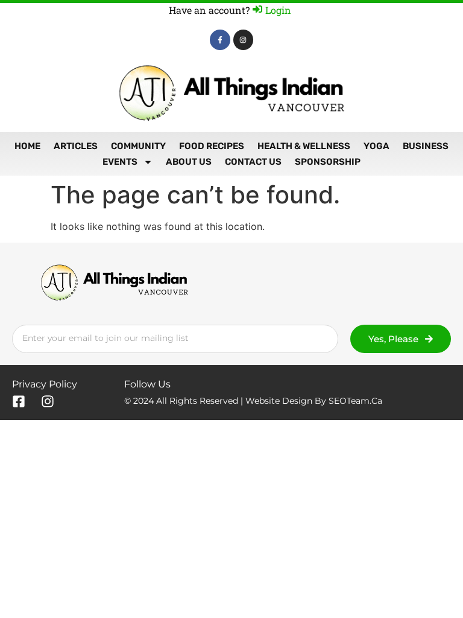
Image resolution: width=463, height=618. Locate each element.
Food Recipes (211, 146)
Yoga (376, 146)
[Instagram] (243, 40)
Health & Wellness (303, 146)
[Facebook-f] (220, 40)
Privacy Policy (44, 384)
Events (119, 161)
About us (189, 161)
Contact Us (253, 161)
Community (138, 146)
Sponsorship (328, 161)
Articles (76, 146)
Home (27, 146)
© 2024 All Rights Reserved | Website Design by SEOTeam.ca (253, 400)
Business (426, 146)
